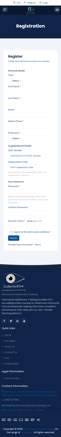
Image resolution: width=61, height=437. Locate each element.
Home (7, 335)
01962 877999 (11, 399)
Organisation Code (18, 162)
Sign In (37, 244)
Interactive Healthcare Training (19, 294)
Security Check (16, 221)
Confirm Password (18, 207)
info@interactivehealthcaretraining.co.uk (27, 405)
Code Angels (27, 432)
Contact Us (10, 352)
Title (11, 75)
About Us (9, 346)
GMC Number (15, 150)
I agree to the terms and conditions (32, 232)
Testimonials (11, 363)
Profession (14, 132)
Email (11, 109)
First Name (14, 86)
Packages (9, 341)
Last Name (14, 98)
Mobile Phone (16, 121)
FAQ (6, 358)
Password (14, 186)
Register (13, 238)
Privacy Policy (12, 378)
